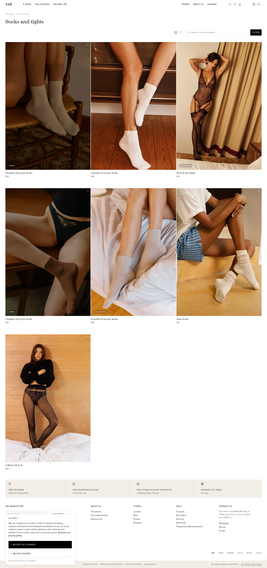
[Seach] (229, 4)
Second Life (60, 4)
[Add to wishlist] (88, 45)
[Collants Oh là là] (48, 398)
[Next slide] (173, 105)
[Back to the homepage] (8, 4)
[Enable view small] (180, 32)
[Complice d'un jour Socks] (48, 106)
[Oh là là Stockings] (219, 106)
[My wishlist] (234, 4)
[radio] (6, 181)
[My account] (239, 4)
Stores (185, 4)
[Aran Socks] (219, 252)
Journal (212, 4)
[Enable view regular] (175, 32)
